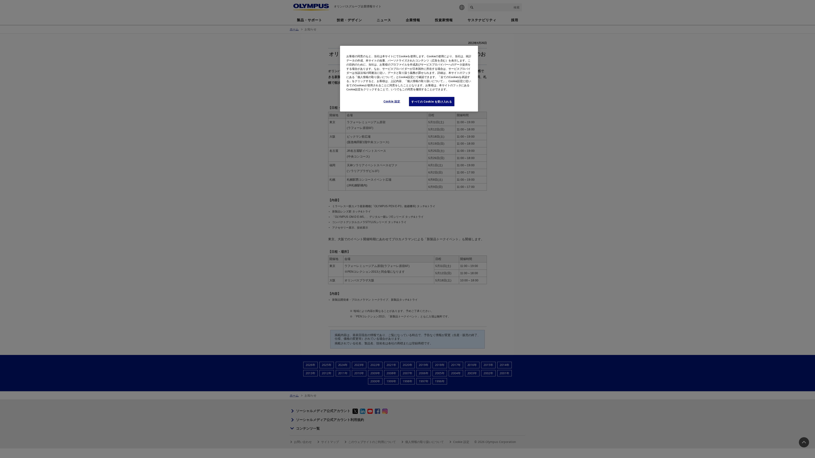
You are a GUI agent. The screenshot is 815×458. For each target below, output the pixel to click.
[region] (409, 79)
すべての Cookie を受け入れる (431, 101)
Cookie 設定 (392, 101)
